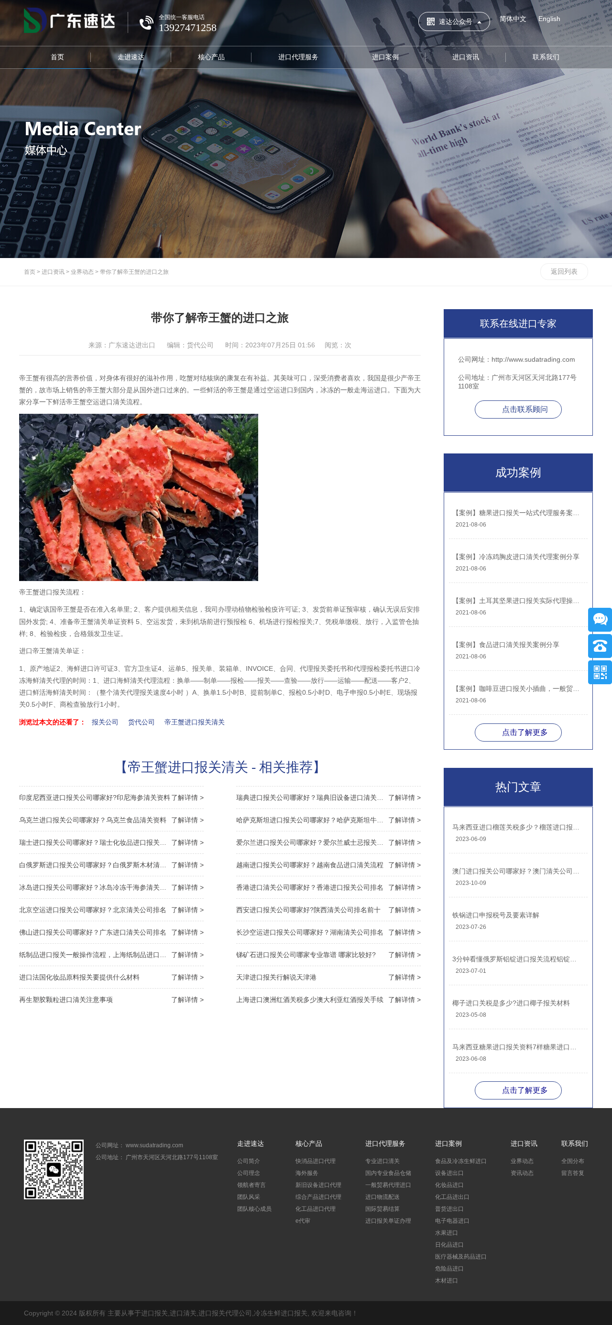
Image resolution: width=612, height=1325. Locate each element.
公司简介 (248, 1161)
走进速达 (131, 57)
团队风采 (248, 1197)
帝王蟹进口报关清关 (194, 722)
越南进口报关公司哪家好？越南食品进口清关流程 (328, 865)
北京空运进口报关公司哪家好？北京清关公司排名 (111, 910)
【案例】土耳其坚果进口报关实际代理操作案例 (517, 600)
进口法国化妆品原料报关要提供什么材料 (111, 977)
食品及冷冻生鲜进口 (461, 1161)
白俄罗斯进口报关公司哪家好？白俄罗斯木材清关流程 (111, 865)
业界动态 (82, 272)
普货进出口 (449, 1209)
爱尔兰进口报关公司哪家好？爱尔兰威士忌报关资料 (328, 842)
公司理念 (248, 1173)
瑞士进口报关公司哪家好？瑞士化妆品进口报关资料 (111, 842)
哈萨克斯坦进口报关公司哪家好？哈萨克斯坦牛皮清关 (328, 820)
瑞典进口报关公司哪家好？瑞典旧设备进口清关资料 (328, 797)
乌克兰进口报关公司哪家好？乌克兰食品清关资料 (111, 820)
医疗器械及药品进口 (461, 1256)
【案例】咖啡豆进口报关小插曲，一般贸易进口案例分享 (517, 688)
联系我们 (546, 57)
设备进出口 (449, 1173)
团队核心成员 (254, 1209)
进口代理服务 (298, 57)
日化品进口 (449, 1244)
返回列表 (564, 271)
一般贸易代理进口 (388, 1185)
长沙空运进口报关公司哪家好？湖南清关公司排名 (328, 932)
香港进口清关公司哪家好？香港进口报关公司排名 (328, 887)
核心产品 (211, 57)
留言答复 (572, 1173)
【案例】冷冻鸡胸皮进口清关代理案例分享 (515, 556)
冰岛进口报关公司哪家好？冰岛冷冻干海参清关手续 (111, 887)
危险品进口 (449, 1268)
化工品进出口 (452, 1197)
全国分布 (572, 1161)
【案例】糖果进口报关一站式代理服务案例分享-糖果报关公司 (517, 513)
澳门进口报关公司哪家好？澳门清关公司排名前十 (517, 871)
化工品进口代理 (315, 1209)
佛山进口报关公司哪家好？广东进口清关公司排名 (111, 932)
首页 (57, 57)
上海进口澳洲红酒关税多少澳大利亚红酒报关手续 (328, 999)
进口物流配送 (382, 1197)
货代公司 (141, 722)
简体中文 (513, 18)
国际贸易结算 (382, 1209)
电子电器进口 (452, 1220)
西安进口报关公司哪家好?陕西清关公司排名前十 (328, 910)
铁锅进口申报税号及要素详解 (495, 915)
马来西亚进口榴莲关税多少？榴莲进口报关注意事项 (517, 827)
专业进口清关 (382, 1161)
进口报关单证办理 (388, 1220)
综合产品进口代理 (318, 1197)
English (549, 18)
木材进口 (446, 1280)
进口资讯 (465, 57)
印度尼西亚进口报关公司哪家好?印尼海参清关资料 (111, 797)
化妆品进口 (449, 1185)
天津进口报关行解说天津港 (328, 977)
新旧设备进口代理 (318, 1185)
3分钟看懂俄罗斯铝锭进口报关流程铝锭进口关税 (517, 959)
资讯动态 (522, 1173)
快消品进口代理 (315, 1161)
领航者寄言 (251, 1185)
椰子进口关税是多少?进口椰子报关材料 (511, 1003)
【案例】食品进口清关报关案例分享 (505, 644)
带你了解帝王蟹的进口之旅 (134, 272)
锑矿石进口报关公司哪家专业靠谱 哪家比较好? (328, 955)
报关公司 (105, 722)
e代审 (302, 1220)
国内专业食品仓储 (388, 1173)
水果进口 (446, 1232)
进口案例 (385, 57)
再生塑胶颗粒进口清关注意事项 (111, 999)
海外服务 (306, 1173)
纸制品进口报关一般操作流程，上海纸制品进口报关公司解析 (111, 955)
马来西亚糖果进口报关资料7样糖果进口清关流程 (517, 1047)
